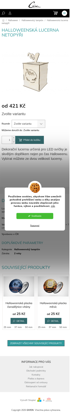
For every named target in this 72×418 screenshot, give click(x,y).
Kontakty (36, 375)
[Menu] (64, 13)
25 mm (7, 327)
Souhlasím (36, 216)
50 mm (28, 327)
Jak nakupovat (36, 367)
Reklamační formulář (36, 386)
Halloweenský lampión (27, 249)
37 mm (18, 327)
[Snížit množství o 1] (13, 142)
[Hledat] (3, 13)
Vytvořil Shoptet (28, 400)
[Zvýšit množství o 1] (13, 138)
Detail (20, 320)
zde (53, 206)
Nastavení (34, 225)
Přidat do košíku (31, 139)
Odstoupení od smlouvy (36, 382)
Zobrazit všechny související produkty (36, 343)
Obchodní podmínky (36, 371)
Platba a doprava (36, 379)
